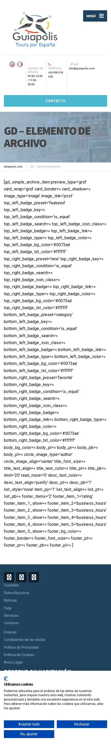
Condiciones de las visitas (24, 640)
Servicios (11, 615)
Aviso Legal (13, 662)
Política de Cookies (19, 655)
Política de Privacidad (21, 647)
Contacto (11, 623)
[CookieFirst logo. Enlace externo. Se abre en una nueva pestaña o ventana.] (6, 678)
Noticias (10, 600)
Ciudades (11, 585)
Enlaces (10, 632)
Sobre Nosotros (16, 593)
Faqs (8, 608)
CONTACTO (55, 101)
